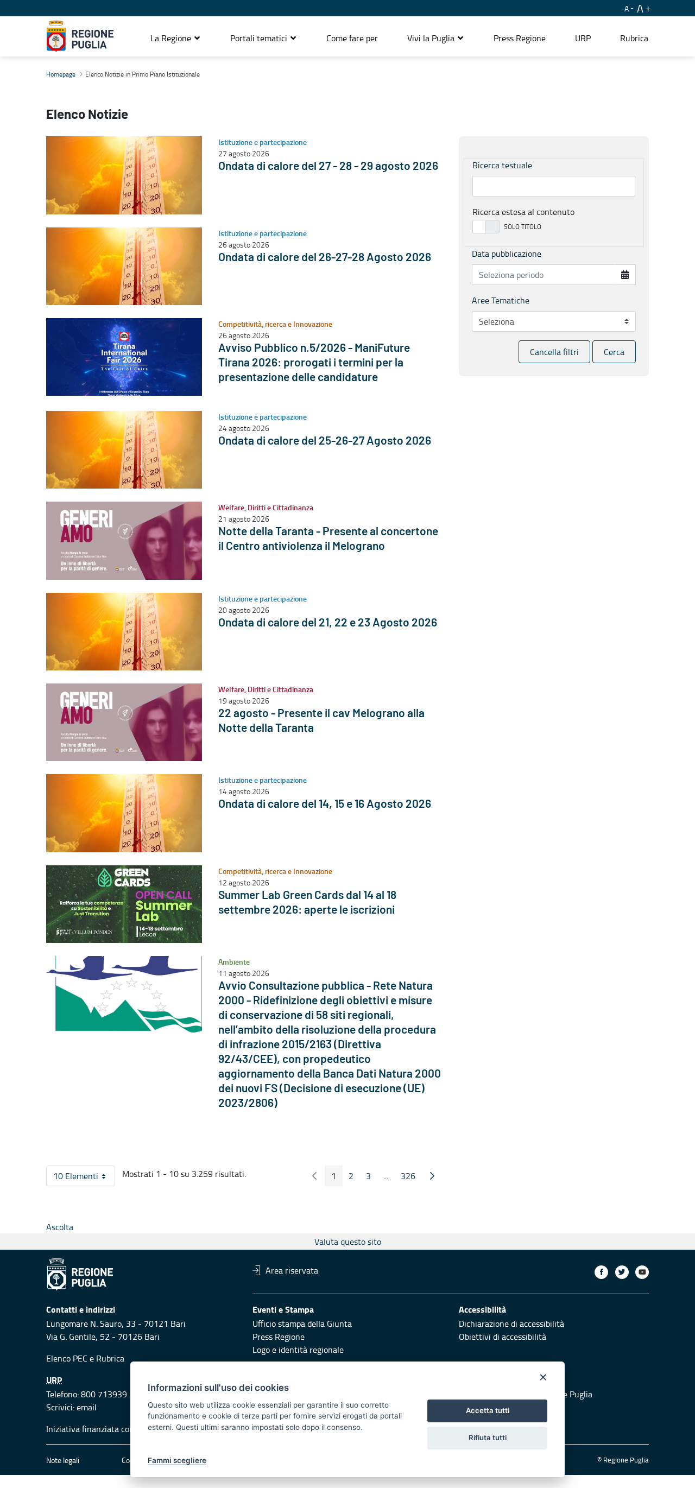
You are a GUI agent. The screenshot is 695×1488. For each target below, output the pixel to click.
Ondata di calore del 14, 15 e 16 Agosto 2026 (324, 804)
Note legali (62, 1460)
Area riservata (292, 1270)
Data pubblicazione (506, 253)
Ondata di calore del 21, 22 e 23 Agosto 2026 (327, 623)
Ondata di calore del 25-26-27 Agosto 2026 (324, 441)
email (87, 1407)
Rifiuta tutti (488, 1437)
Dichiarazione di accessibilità (511, 1323)
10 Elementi (84, 1178)
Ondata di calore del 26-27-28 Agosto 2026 (324, 257)
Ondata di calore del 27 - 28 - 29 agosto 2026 (328, 166)
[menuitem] (352, 38)
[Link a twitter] (622, 1272)
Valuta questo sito (347, 1242)
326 (411, 1178)
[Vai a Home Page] (80, 36)
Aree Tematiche (500, 300)
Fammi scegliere (177, 1460)
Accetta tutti (487, 1410)
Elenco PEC (66, 1358)
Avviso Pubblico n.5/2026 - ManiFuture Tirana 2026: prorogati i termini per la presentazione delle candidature (314, 363)
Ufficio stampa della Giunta (302, 1323)
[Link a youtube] (642, 1272)
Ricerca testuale (502, 165)
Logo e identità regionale (298, 1350)
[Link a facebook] (601, 1272)
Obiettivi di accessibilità (502, 1337)
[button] (175, 38)
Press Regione (278, 1337)
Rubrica (110, 1358)
